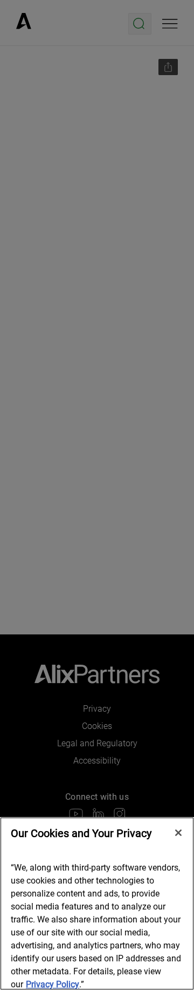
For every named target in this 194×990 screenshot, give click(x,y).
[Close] (178, 833)
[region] (97, 903)
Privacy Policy (52, 984)
